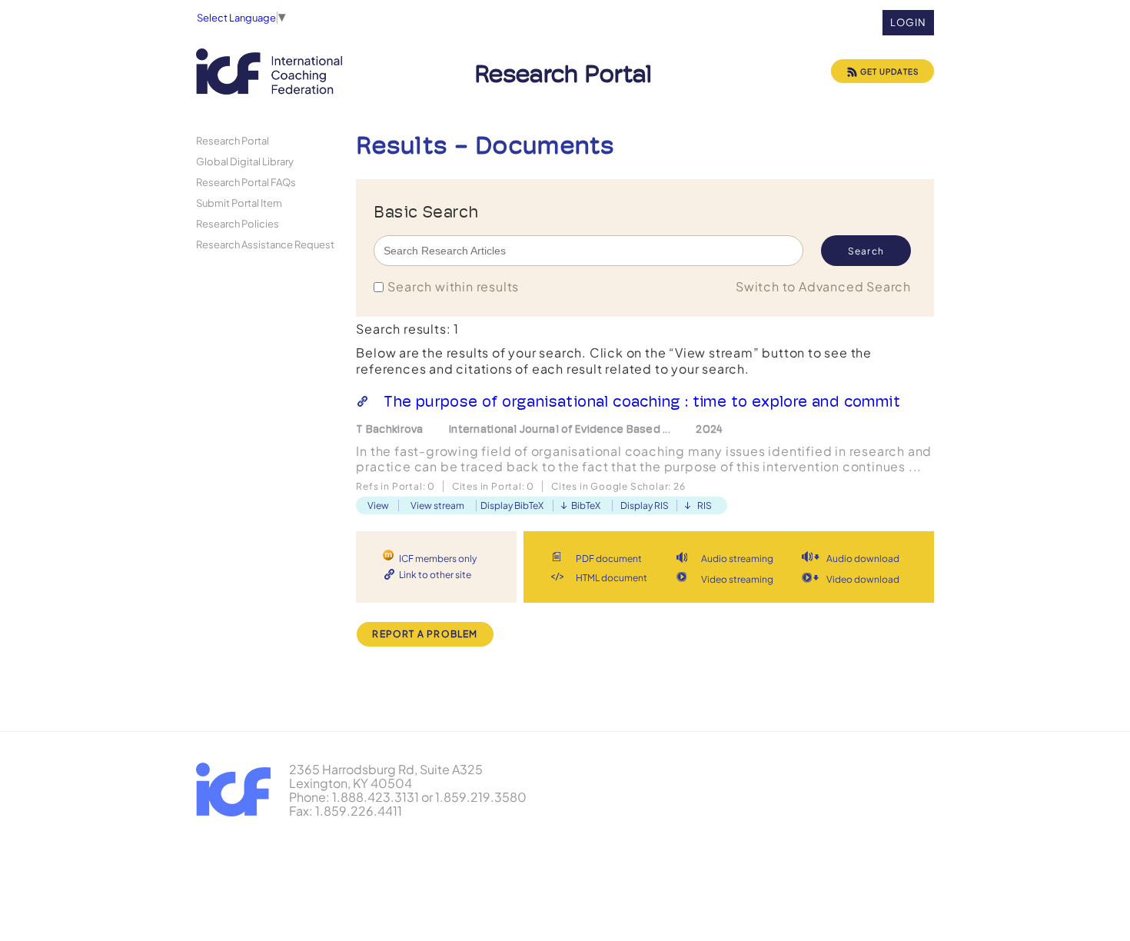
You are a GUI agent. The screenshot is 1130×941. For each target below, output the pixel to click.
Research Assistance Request (265, 244)
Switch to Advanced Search (823, 286)
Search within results (453, 286)
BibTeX (585, 505)
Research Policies (237, 223)
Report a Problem (424, 634)
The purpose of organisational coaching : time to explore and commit (642, 401)
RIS (704, 505)
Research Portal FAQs (246, 181)
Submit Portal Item (239, 202)
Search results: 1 (407, 329)
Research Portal (232, 140)
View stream (437, 505)
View (378, 505)
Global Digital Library (245, 161)
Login (908, 22)
